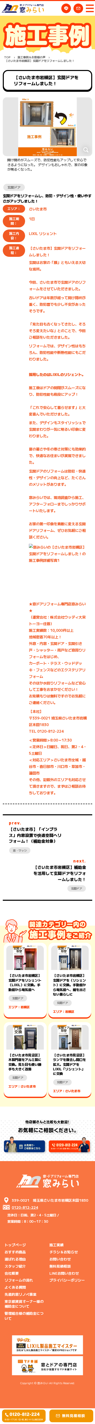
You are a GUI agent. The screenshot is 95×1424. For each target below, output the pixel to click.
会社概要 (12, 1273)
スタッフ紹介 (15, 1266)
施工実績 (56, 1244)
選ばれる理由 (15, 1258)
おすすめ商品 (15, 1251)
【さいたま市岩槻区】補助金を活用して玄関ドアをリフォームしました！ (59, 873)
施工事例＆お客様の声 (31, 57)
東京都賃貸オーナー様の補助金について (24, 1304)
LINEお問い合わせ (64, 1273)
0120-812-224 (25, 1207)
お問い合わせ (60, 1258)
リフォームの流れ (19, 1280)
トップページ (15, 1244)
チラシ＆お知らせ (63, 1251)
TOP (7, 57)
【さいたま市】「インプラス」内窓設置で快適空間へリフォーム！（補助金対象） (35, 835)
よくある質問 (15, 1287)
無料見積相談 (60, 1266)
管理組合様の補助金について (24, 1316)
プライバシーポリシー (67, 1280)
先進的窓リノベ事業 (20, 1294)
